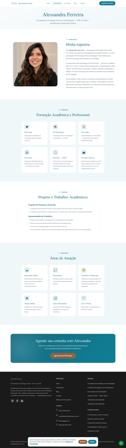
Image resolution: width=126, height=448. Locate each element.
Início (48, 3)
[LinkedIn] (22, 401)
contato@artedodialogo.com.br (69, 416)
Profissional (57, 3)
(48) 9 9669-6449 (64, 411)
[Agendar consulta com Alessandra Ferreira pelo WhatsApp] (121, 443)
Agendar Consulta (107, 3)
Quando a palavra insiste (96, 419)
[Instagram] (12, 401)
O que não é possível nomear (97, 423)
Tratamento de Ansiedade (96, 400)
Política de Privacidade (63, 400)
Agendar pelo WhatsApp (63, 356)
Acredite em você (93, 431)
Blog (75, 3)
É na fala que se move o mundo (98, 415)
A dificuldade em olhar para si (97, 427)
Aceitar (92, 442)
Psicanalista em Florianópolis (97, 392)
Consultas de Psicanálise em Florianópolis (101, 383)
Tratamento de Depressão (96, 404)
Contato (82, 3)
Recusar (83, 442)
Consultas (67, 3)
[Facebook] (17, 401)
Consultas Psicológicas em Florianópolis (100, 387)
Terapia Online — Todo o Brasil (98, 396)
